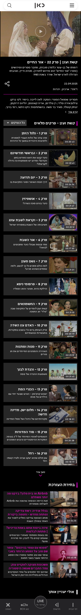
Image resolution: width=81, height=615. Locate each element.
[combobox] (15, 123)
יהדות (56, 89)
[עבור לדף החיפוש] (9, 5)
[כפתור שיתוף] (7, 84)
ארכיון (65, 89)
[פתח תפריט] (72, 5)
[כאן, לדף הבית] (39, 5)
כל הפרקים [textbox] (18, 122)
